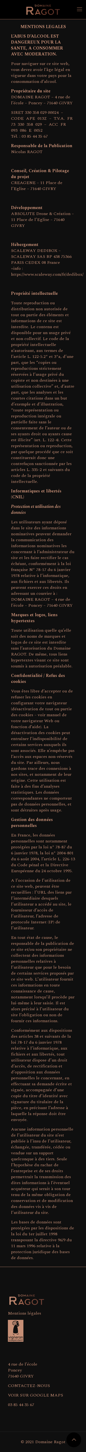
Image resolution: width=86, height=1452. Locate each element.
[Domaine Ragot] (43, 9)
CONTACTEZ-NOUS (29, 1385)
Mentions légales (24, 1313)
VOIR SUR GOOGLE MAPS (35, 1395)
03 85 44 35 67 (21, 1405)
